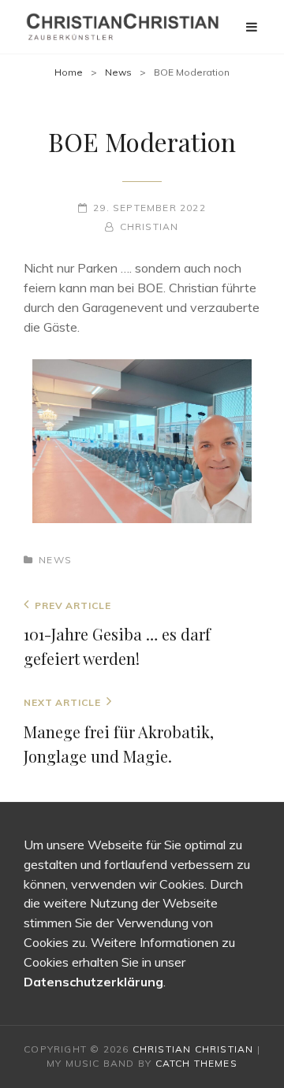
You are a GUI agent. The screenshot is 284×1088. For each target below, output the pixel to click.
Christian (149, 226)
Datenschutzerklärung (93, 982)
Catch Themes (196, 1063)
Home (68, 72)
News (118, 72)
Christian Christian (193, 1049)
